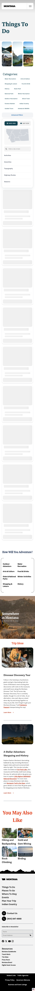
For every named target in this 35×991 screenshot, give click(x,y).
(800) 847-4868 (14, 918)
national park (9, 93)
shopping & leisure (11, 84)
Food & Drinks (23, 571)
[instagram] (13, 941)
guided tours (9, 108)
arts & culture (25, 79)
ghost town (26, 98)
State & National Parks (9, 577)
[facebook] (3, 941)
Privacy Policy (9, 980)
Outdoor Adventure (7, 565)
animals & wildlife (23, 108)
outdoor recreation (11, 98)
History (20, 584)
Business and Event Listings (17, 984)
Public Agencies (23, 975)
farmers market (10, 103)
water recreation (10, 79)
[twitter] (6, 941)
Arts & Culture (8, 571)
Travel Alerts (6, 954)
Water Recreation (22, 565)
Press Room (6, 960)
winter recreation (24, 93)
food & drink (26, 84)
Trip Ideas (5, 957)
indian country (24, 103)
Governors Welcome (23, 980)
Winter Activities (24, 576)
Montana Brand (7, 962)
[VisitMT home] (8, 6)
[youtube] (9, 941)
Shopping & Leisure (7, 585)
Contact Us (12, 913)
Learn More (8, 712)
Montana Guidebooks (9, 951)
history (7, 88)
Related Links (11, 975)
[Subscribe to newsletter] (30, 935)
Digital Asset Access (9, 965)
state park (17, 88)
